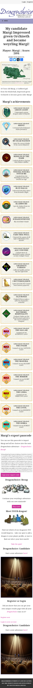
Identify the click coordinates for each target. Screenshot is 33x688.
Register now (5, 617)
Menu (6, 21)
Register (30, 2)
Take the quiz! (16, 544)
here (25, 553)
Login (24, 2)
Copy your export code (10, 475)
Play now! (16, 507)
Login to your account (8, 622)
